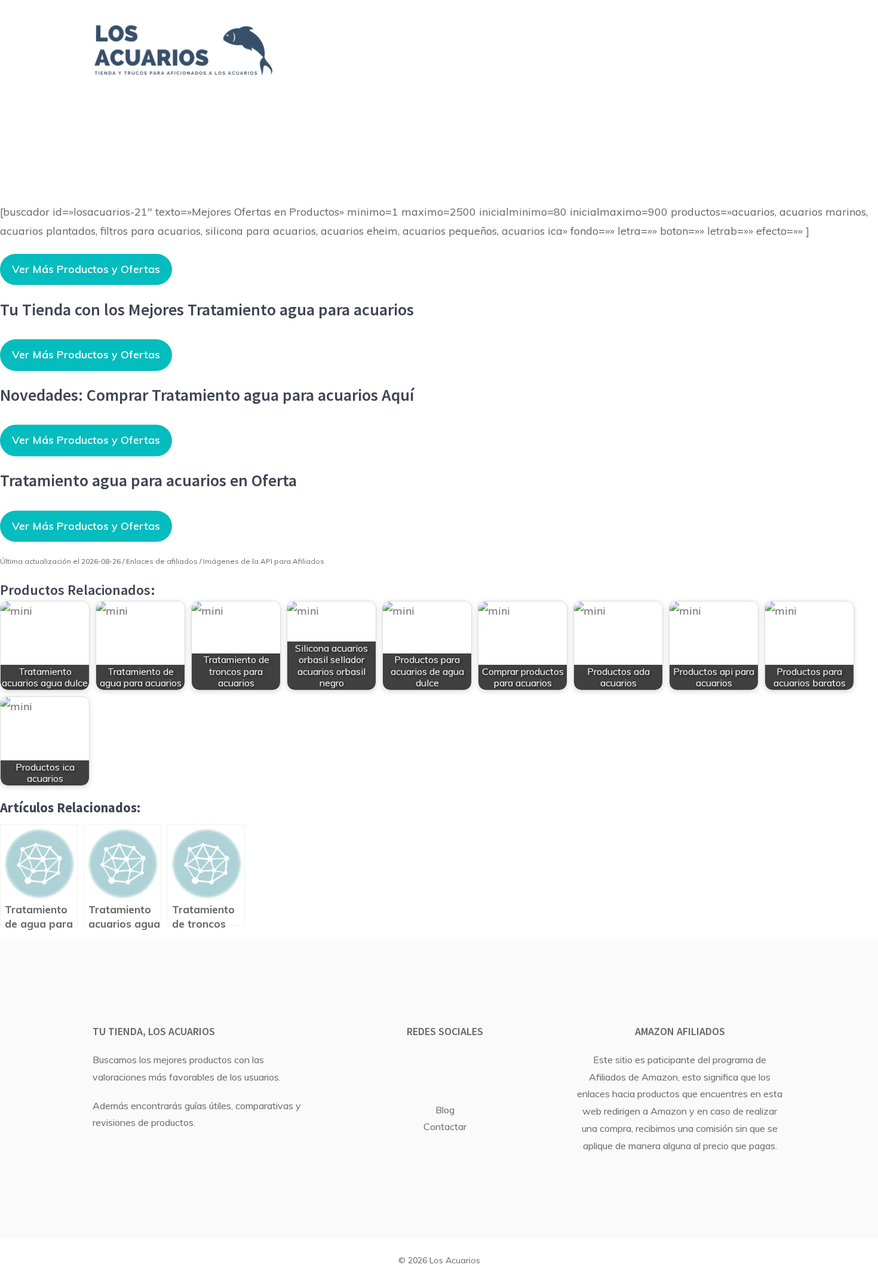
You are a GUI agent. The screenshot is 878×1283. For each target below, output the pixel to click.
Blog (445, 1110)
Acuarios (341, 37)
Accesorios (578, 63)
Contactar (444, 1126)
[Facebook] (426, 1065)
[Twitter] (458, 1065)
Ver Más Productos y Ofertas (86, 269)
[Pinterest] (490, 1065)
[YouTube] (395, 1065)
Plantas (519, 37)
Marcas (431, 37)
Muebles (720, 37)
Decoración (619, 37)
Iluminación (466, 63)
